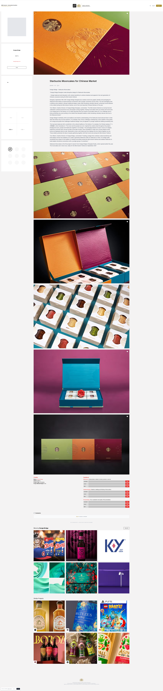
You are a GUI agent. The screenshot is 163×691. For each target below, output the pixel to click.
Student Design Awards (95, 684)
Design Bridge (40, 479)
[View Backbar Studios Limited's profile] (35, 630)
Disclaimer (94, 683)
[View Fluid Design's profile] (99, 630)
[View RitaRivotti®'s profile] (67, 630)
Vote (127, 481)
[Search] (150, 6)
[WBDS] (10, 149)
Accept (18, 688)
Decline (14, 688)
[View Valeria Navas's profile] (35, 662)
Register (159, 5)
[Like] (127, 13)
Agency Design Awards (68, 684)
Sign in (153, 5)
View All (126, 528)
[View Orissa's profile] (67, 662)
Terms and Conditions (87, 683)
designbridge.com (17, 61)
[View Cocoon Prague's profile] (99, 662)
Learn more (10, 688)
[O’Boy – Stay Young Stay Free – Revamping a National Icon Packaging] (49, 545)
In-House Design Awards (77, 684)
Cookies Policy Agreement (77, 683)
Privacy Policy (69, 683)
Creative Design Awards (86, 684)
